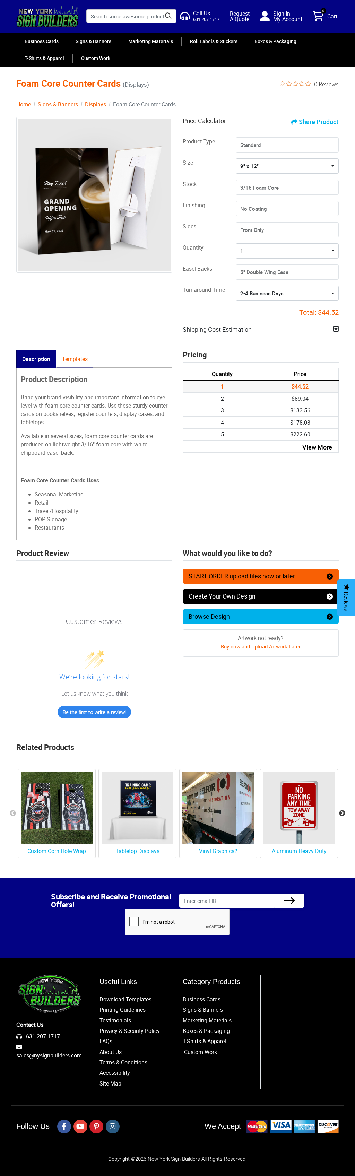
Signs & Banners (203, 1009)
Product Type (199, 141)
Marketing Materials (207, 1020)
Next (342, 813)
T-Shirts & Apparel (204, 1041)
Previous (12, 813)
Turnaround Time (204, 290)
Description (36, 359)
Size (188, 162)
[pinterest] (96, 1126)
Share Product (318, 121)
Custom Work (200, 1052)
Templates (75, 359)
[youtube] (80, 1126)
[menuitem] (41, 41)
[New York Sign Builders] (47, 16)
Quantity (193, 247)
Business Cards (201, 999)
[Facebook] (64, 1126)
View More (317, 447)
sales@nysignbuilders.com (49, 1055)
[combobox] (287, 166)
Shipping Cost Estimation (217, 329)
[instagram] (113, 1126)
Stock (190, 184)
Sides (189, 226)
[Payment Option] (292, 1126)
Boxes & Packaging (206, 1031)
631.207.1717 (42, 1036)
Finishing (194, 205)
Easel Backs (197, 268)
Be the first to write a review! (94, 712)
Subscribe (289, 901)
